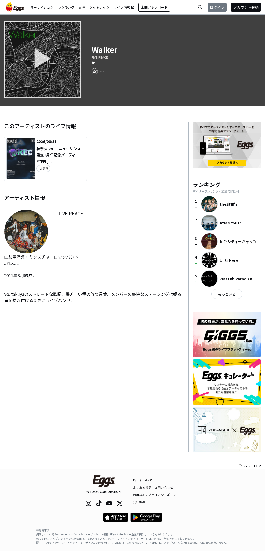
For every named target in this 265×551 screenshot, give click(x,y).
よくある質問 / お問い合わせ (153, 487)
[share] (95, 71)
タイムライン (99, 7)
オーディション (42, 7)
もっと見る (227, 294)
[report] (102, 71)
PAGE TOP (252, 465)
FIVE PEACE (100, 57)
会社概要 (139, 502)
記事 (82, 7)
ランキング (66, 7)
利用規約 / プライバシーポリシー (156, 495)
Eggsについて (143, 480)
